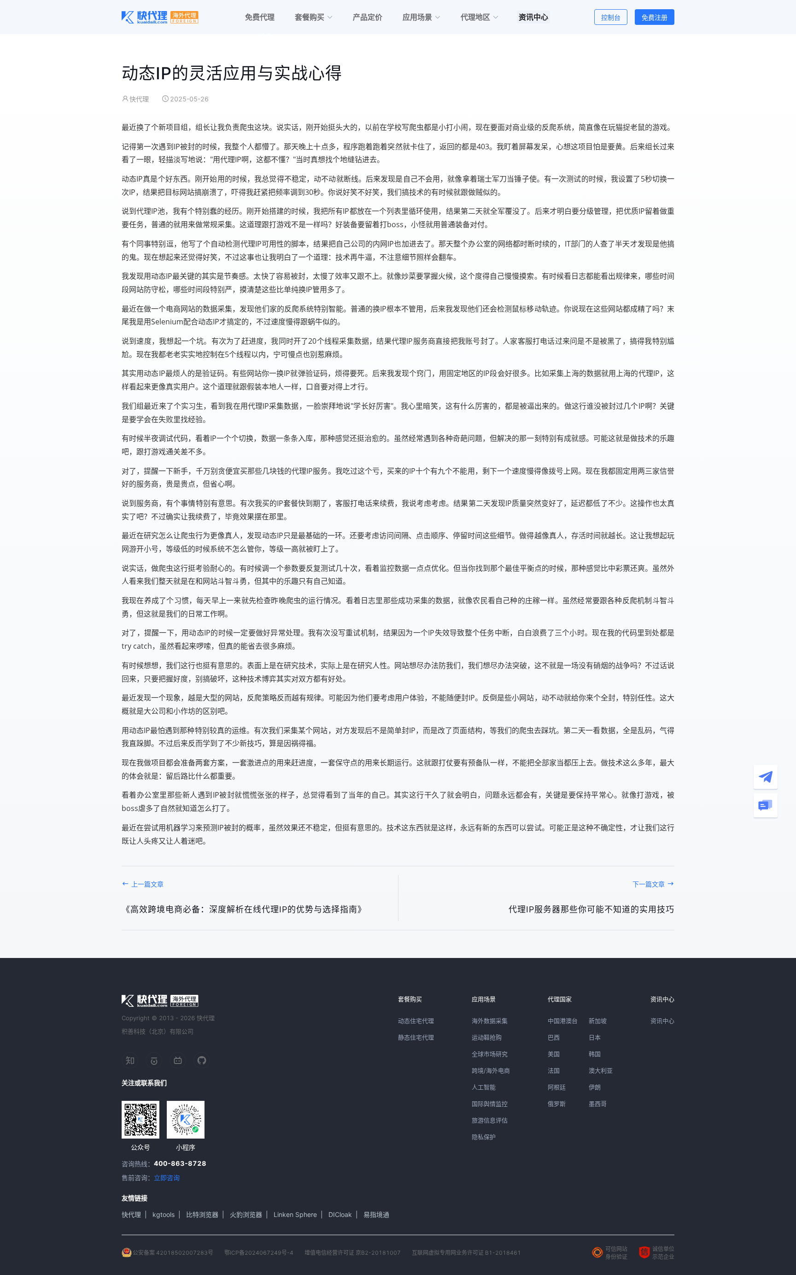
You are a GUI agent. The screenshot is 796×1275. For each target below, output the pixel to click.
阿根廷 (557, 1087)
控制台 (610, 17)
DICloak (340, 1214)
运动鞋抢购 (487, 1037)
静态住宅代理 (416, 1037)
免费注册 (654, 17)
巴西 (554, 1037)
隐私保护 (484, 1136)
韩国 (595, 1054)
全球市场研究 (490, 1054)
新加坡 (598, 1020)
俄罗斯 (557, 1103)
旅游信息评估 (490, 1120)
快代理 (131, 1214)
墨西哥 (598, 1103)
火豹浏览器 (246, 1214)
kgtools (163, 1214)
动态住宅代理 (416, 1020)
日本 (595, 1037)
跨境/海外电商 (491, 1070)
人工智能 (484, 1087)
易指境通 (376, 1214)
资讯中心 (662, 1020)
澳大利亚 (601, 1070)
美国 (554, 1054)
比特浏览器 (202, 1214)
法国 (554, 1070)
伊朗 (595, 1087)
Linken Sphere (295, 1214)
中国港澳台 (563, 1020)
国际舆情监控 (490, 1103)
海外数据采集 (490, 1020)
